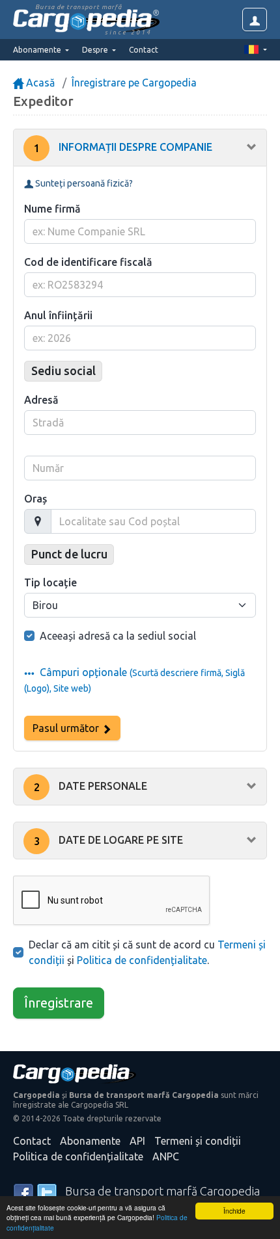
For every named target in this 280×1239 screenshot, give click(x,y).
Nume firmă (52, 209)
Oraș (35, 498)
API (137, 1141)
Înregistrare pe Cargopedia (134, 82)
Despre (96, 50)
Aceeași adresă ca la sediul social (118, 636)
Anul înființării (58, 315)
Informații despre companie (123, 147)
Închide (234, 1211)
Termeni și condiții (197, 1141)
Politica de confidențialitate (142, 960)
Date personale (91, 786)
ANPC (165, 1156)
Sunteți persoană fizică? (83, 183)
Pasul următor (67, 728)
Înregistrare (58, 1002)
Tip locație (50, 582)
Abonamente (90, 1141)
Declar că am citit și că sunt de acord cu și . (147, 952)
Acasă (39, 82)
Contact (143, 50)
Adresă (41, 400)
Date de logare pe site (109, 840)
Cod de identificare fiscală (88, 262)
